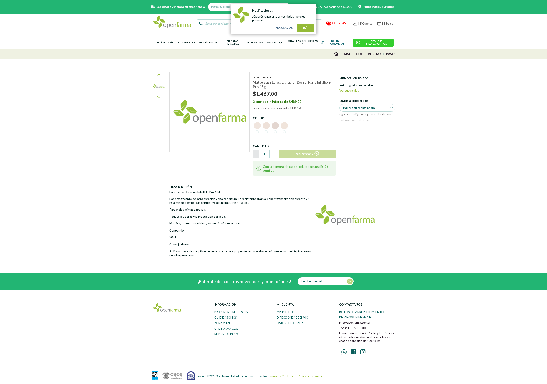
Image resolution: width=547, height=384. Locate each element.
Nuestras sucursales (379, 7)
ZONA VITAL (222, 323)
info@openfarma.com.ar (355, 322)
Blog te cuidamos (337, 42)
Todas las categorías (302, 41)
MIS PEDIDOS (285, 312)
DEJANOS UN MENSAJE (355, 317)
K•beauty (188, 42)
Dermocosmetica (167, 42)
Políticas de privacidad (310, 376)
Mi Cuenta (365, 23)
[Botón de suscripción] (349, 281)
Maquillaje (275, 42)
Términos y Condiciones (282, 376)
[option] (159, 86)
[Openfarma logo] (172, 21)
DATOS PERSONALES (290, 323)
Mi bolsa (387, 23)
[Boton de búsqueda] (201, 23)
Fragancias (255, 42)
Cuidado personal (232, 42)
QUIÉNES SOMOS (225, 317)
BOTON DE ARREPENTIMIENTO (361, 312)
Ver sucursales (349, 90)
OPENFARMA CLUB (226, 328)
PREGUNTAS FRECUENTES (231, 312)
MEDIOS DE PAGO (226, 334)
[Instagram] (363, 352)
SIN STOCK (305, 154)
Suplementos (208, 42)
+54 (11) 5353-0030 (352, 328)
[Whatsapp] (344, 352)
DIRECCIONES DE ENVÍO (292, 317)
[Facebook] (353, 352)
